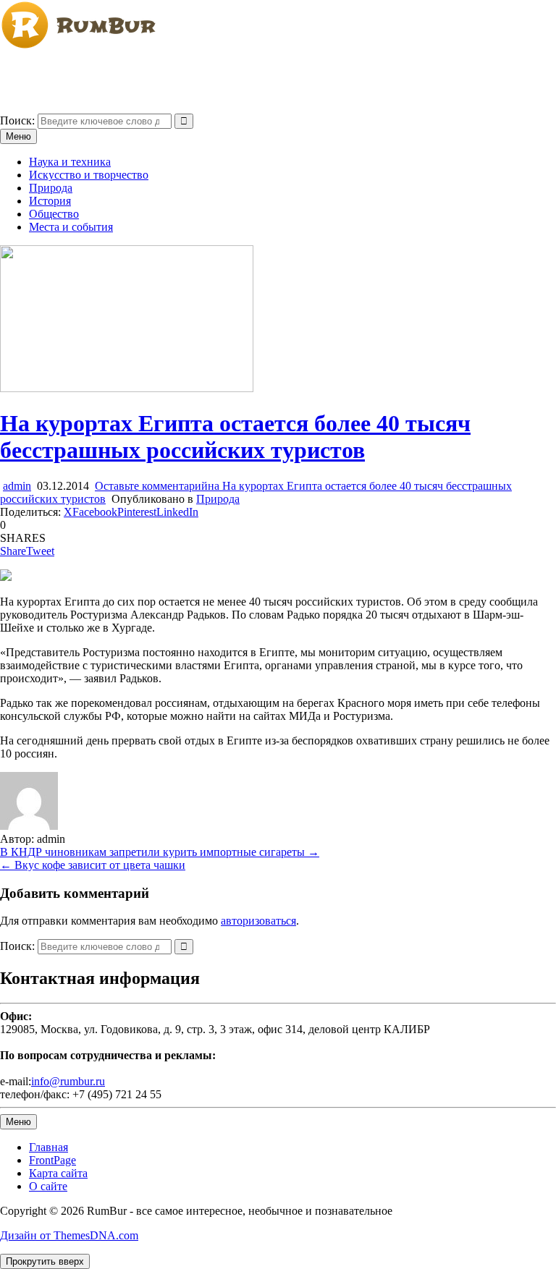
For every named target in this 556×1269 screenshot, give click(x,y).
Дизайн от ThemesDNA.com (69, 1235)
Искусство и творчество (88, 175)
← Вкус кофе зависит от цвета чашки (92, 865)
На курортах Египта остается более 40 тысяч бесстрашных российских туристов (235, 436)
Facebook (94, 512)
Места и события (71, 227)
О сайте (48, 1186)
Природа (50, 188)
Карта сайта (58, 1173)
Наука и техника (70, 162)
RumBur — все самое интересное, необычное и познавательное (156, 70)
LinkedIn (177, 512)
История (50, 201)
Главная (48, 1147)
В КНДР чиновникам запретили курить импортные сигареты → (159, 852)
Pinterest (136, 512)
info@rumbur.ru (68, 1081)
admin (17, 486)
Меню (18, 136)
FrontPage (52, 1160)
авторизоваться (258, 920)
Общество (54, 214)
